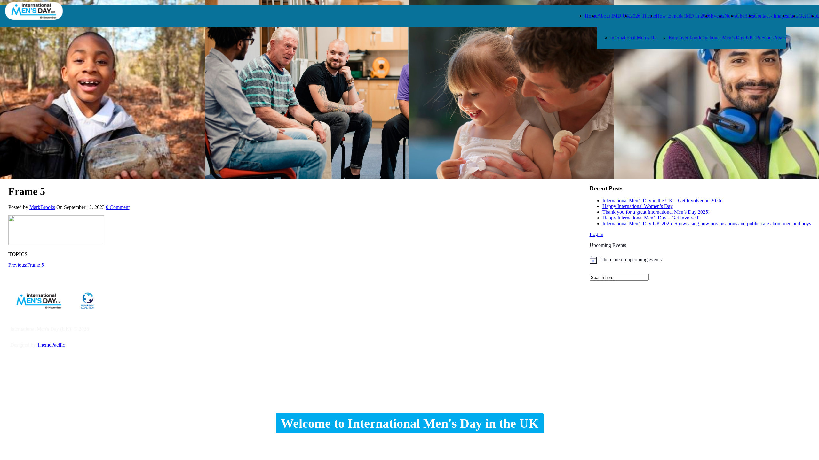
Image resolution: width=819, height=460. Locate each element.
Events (717, 16)
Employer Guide (685, 37)
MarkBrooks (42, 207)
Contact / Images (771, 16)
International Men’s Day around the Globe (653, 37)
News (730, 16)
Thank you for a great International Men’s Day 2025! (656, 212)
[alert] (700, 260)
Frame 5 (26, 265)
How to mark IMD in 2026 (683, 16)
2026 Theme (643, 16)
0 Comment (118, 207)
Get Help (808, 16)
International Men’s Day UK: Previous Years (741, 37)
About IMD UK (613, 16)
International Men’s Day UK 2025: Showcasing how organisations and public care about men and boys (706, 223)
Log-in (596, 234)
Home (591, 16)
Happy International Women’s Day (637, 206)
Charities (745, 16)
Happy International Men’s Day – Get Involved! (651, 217)
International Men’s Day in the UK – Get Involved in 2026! (662, 200)
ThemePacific (51, 345)
